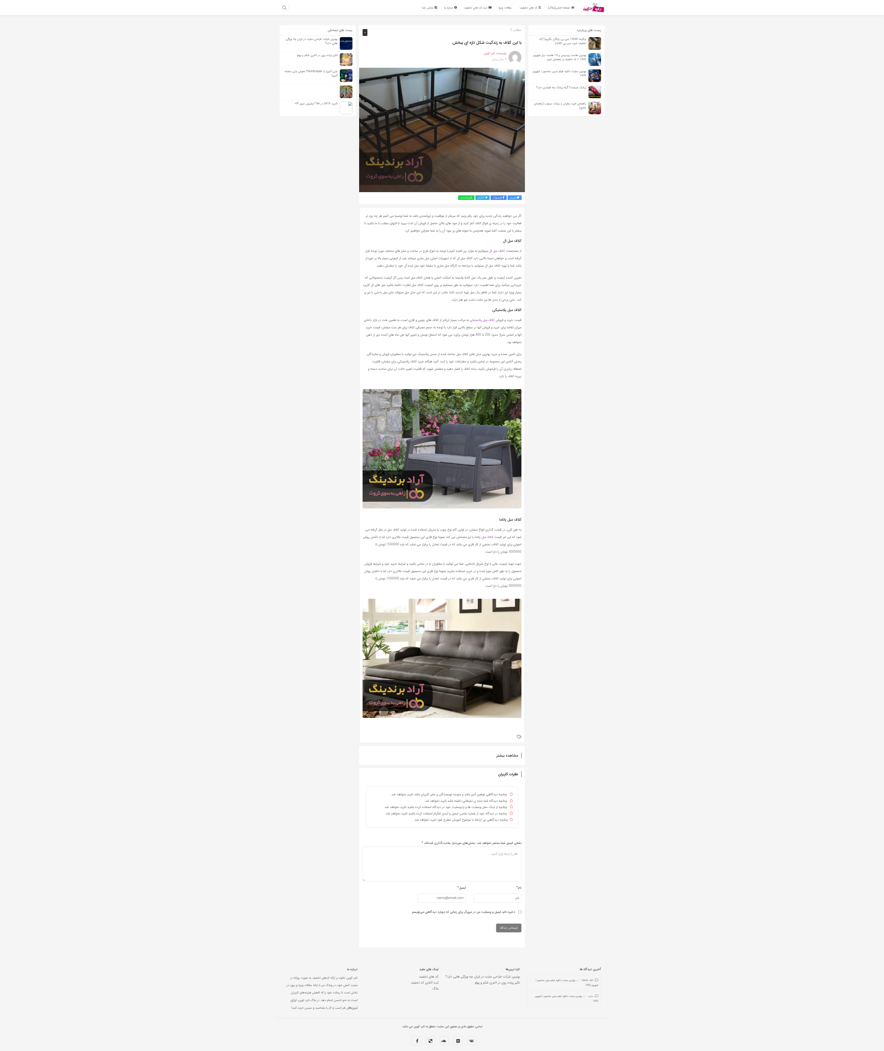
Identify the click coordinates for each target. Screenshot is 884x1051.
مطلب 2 (515, 29)
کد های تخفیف (429, 976)
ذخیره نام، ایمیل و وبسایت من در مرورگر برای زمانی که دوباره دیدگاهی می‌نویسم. (463, 911)
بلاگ (435, 988)
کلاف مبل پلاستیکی (482, 320)
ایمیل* (461, 887)
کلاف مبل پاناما (484, 537)
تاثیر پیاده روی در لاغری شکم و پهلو (497, 982)
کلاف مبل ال (497, 250)
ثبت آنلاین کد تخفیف (425, 982)
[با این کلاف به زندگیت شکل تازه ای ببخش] (442, 129)
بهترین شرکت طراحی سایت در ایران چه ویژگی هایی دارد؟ (483, 976)
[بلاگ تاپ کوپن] (592, 7)
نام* (518, 887)
